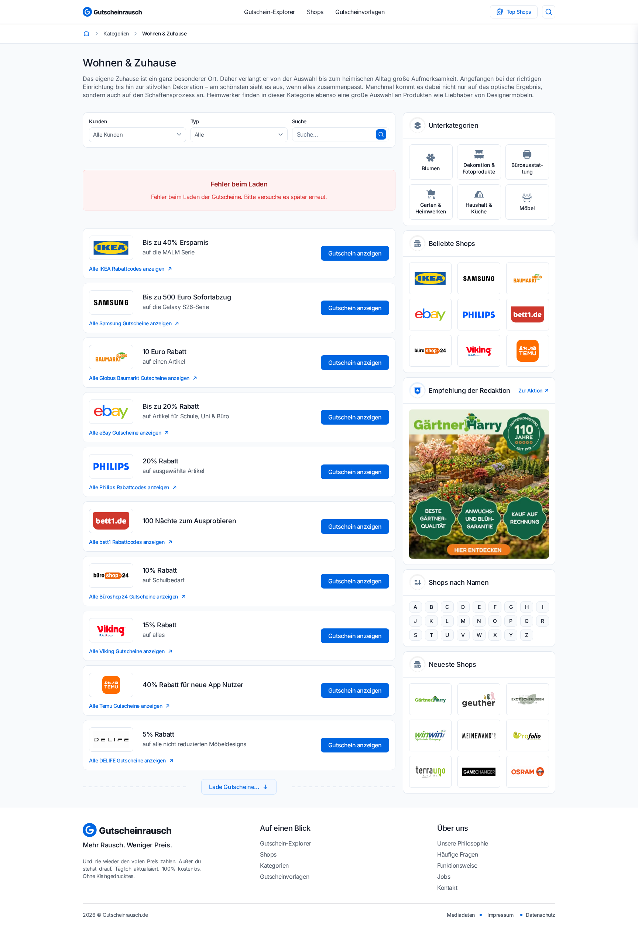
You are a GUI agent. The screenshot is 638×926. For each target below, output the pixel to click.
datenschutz (540, 915)
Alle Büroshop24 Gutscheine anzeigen (133, 596)
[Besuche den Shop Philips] (478, 314)
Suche (299, 121)
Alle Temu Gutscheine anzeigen (125, 706)
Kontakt (447, 887)
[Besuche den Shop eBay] (430, 314)
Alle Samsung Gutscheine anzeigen (130, 323)
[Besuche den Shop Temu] (527, 351)
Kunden (98, 121)
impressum (500, 915)
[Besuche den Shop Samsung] (478, 278)
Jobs (443, 876)
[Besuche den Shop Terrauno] (430, 772)
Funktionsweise (457, 865)
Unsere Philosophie (462, 843)
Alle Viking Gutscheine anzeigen (127, 651)
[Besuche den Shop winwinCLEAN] (430, 735)
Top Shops (519, 11)
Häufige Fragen (457, 854)
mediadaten (461, 915)
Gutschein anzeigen (355, 253)
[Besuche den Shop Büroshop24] (430, 351)
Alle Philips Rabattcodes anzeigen (129, 487)
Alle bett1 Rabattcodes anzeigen (127, 542)
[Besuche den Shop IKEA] (430, 278)
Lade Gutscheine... (234, 786)
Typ (195, 121)
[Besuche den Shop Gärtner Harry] (430, 699)
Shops (315, 12)
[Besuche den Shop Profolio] (527, 735)
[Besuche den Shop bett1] (527, 314)
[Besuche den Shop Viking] (478, 351)
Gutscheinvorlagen (359, 12)
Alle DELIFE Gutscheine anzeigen (127, 760)
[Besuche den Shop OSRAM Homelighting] (527, 772)
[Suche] (548, 11)
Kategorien (274, 865)
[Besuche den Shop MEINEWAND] (478, 735)
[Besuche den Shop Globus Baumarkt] (527, 278)
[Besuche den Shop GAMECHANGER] (478, 772)
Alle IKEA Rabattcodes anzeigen (126, 268)
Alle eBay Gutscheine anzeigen (125, 432)
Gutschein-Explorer (269, 12)
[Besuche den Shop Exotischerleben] (527, 699)
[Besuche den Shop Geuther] (478, 699)
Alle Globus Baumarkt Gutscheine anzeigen (139, 378)
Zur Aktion (530, 390)
